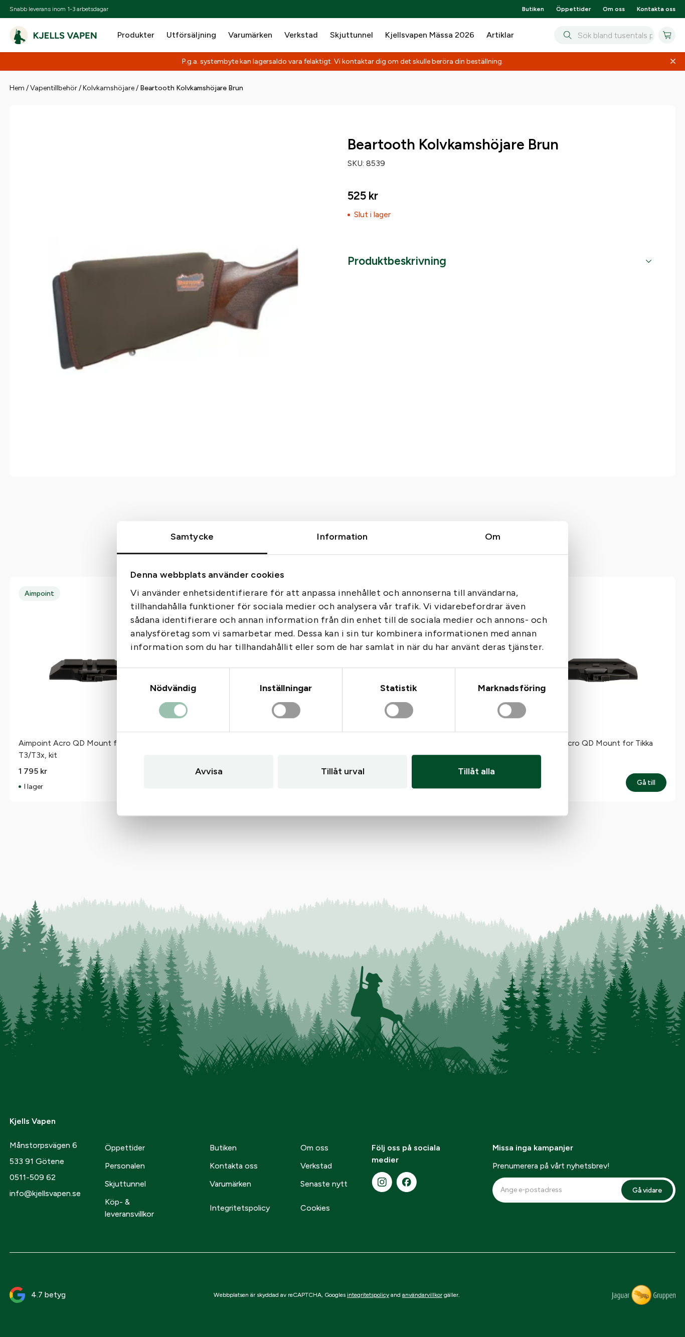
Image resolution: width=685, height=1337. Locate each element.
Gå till (651, 782)
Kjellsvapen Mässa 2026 (429, 35)
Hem (17, 88)
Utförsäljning (191, 35)
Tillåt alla (476, 771)
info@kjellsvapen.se (45, 1193)
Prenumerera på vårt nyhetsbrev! (551, 1166)
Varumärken (250, 35)
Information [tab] (342, 536)
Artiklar (500, 35)
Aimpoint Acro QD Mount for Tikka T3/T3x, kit (81, 749)
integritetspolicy (368, 1294)
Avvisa (209, 771)
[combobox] (604, 35)
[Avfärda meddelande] (672, 62)
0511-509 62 (33, 1177)
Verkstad (301, 35)
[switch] (286, 711)
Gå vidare (647, 1190)
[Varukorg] (666, 35)
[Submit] (566, 35)
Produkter (135, 35)
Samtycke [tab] (192, 536)
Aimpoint (39, 593)
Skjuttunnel (351, 35)
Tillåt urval (343, 771)
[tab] (499, 261)
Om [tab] (492, 536)
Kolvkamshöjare (108, 88)
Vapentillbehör (53, 88)
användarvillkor (422, 1294)
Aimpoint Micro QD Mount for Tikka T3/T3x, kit (589, 749)
